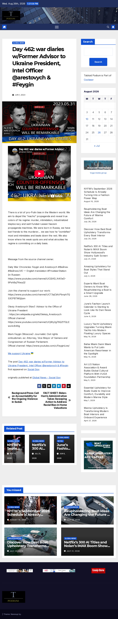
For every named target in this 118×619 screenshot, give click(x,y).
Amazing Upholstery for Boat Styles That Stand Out (97, 269)
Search (88, 41)
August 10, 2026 (18, 520)
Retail (60, 441)
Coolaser (89, 79)
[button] (108, 27)
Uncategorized (71, 507)
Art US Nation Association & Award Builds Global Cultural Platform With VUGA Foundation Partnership (97, 370)
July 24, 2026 (16, 551)
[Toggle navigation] (56, 27)
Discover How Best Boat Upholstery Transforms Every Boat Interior (97, 232)
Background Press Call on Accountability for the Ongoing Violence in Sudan (25, 397)
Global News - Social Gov (46, 377)
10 (87, 119)
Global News (18, 43)
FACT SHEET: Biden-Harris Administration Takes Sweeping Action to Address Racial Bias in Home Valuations (54, 400)
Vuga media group (98, 173)
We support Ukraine (19, 353)
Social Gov (33, 369)
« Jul (97, 145)
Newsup (14, 614)
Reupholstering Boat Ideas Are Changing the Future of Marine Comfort (87, 514)
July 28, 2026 (73, 520)
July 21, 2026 (73, 551)
